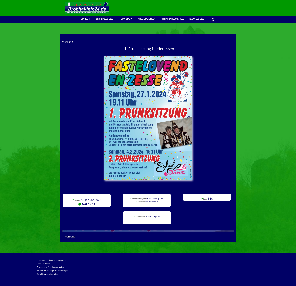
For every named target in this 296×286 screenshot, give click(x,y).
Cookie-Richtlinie (43, 264)
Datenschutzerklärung (57, 260)
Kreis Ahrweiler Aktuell (172, 19)
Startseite (85, 19)
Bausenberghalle (155, 198)
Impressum (41, 260)
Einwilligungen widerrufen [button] (47, 274)
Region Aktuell (196, 19)
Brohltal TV (126, 19)
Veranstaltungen (146, 19)
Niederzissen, (151, 201)
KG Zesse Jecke (153, 216)
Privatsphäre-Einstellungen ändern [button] (50, 267)
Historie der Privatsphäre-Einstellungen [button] (52, 271)
